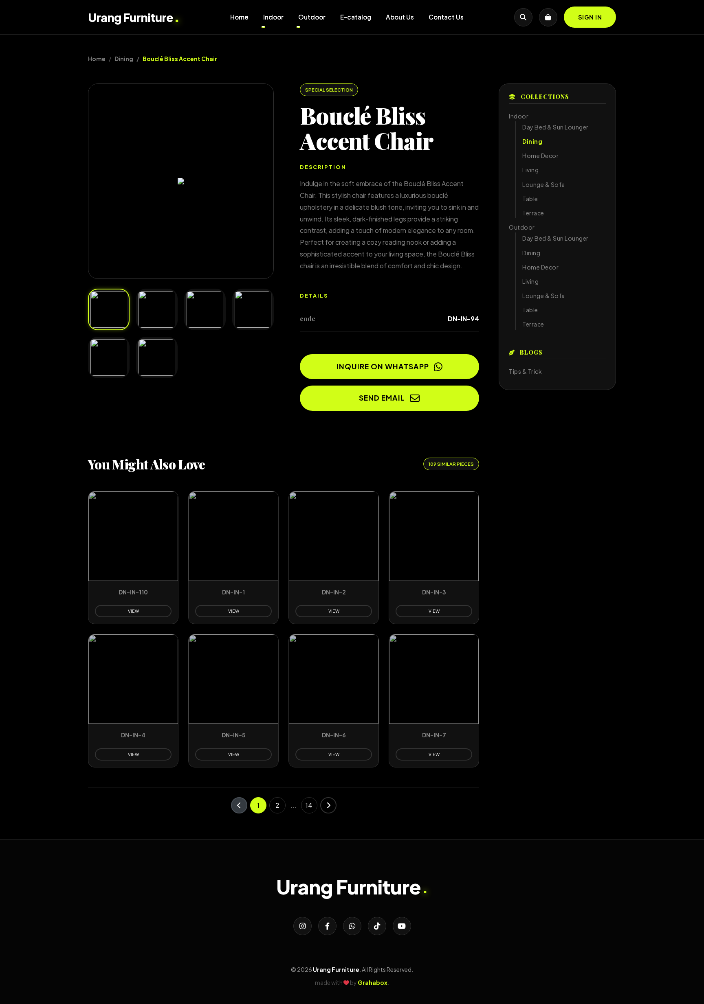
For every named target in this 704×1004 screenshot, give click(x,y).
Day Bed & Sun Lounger (555, 127)
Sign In (590, 17)
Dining (123, 58)
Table (530, 198)
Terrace (533, 213)
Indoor (273, 17)
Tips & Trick (525, 371)
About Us (400, 17)
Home (239, 17)
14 (309, 805)
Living (530, 169)
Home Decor (540, 155)
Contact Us (446, 17)
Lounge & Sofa (543, 184)
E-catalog (355, 17)
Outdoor (312, 17)
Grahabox (372, 982)
